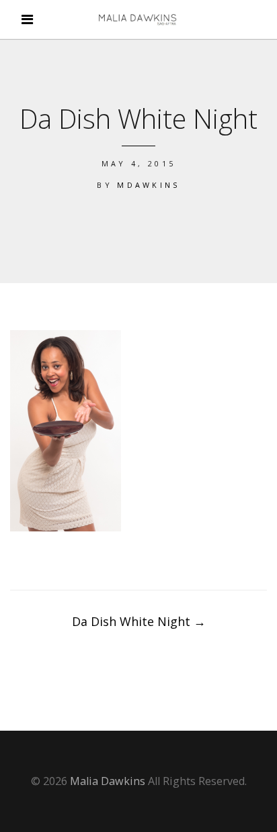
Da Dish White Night (139, 621)
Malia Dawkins (107, 781)
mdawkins (148, 185)
